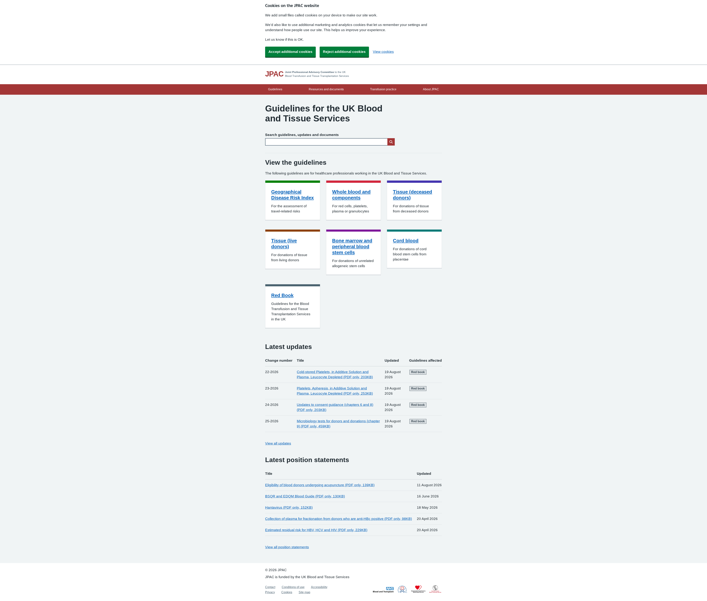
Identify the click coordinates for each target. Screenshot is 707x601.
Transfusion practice (383, 89)
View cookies (383, 52)
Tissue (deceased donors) (412, 194)
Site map (304, 592)
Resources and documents (326, 89)
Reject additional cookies (344, 52)
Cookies (286, 592)
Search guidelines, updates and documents (302, 135)
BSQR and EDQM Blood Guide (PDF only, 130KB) (305, 496)
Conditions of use (293, 587)
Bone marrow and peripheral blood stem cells (352, 246)
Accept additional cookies (290, 52)
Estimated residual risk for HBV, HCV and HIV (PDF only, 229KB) (316, 530)
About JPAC (431, 89)
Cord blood (405, 240)
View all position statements (287, 547)
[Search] (391, 142)
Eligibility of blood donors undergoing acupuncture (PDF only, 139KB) (319, 485)
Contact (270, 587)
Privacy (270, 592)
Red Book (282, 295)
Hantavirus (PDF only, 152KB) (289, 507)
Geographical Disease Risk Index (292, 194)
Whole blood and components (351, 194)
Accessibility (319, 587)
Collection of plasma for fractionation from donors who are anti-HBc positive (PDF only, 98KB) (338, 519)
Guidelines (275, 89)
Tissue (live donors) (284, 243)
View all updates (278, 443)
